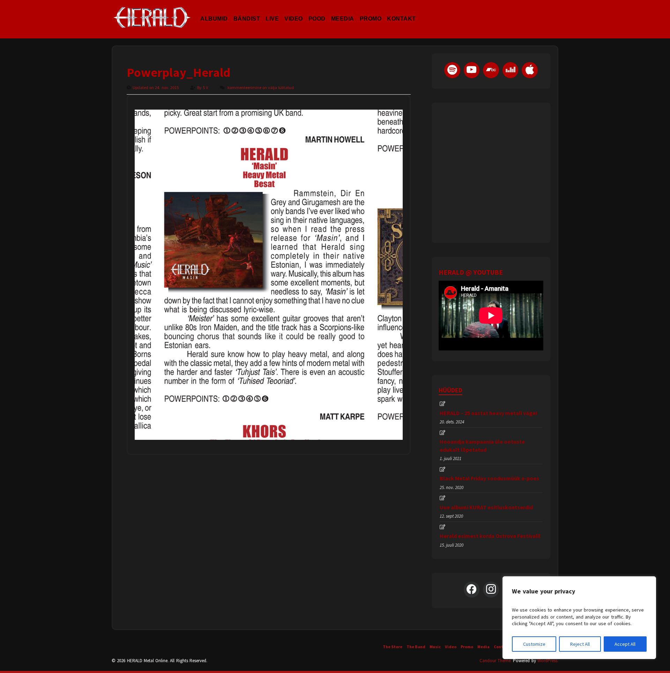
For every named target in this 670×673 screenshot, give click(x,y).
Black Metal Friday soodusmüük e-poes (489, 478)
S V (206, 87)
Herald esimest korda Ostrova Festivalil (490, 535)
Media (483, 646)
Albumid (214, 11)
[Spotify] (452, 70)
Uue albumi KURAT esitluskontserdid (486, 507)
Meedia (342, 11)
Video (294, 11)
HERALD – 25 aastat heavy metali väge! (488, 412)
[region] (579, 617)
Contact (502, 646)
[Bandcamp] (491, 70)
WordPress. (547, 661)
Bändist (247, 11)
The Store (392, 646)
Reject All (580, 644)
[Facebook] (472, 589)
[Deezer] (510, 70)
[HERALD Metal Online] (152, 23)
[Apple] (529, 70)
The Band (416, 646)
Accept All (625, 644)
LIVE (272, 11)
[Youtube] (472, 70)
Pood (317, 11)
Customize (534, 644)
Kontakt (401, 11)
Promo (371, 11)
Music (435, 646)
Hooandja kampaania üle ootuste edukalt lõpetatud (482, 445)
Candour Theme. (495, 661)
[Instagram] (491, 589)
